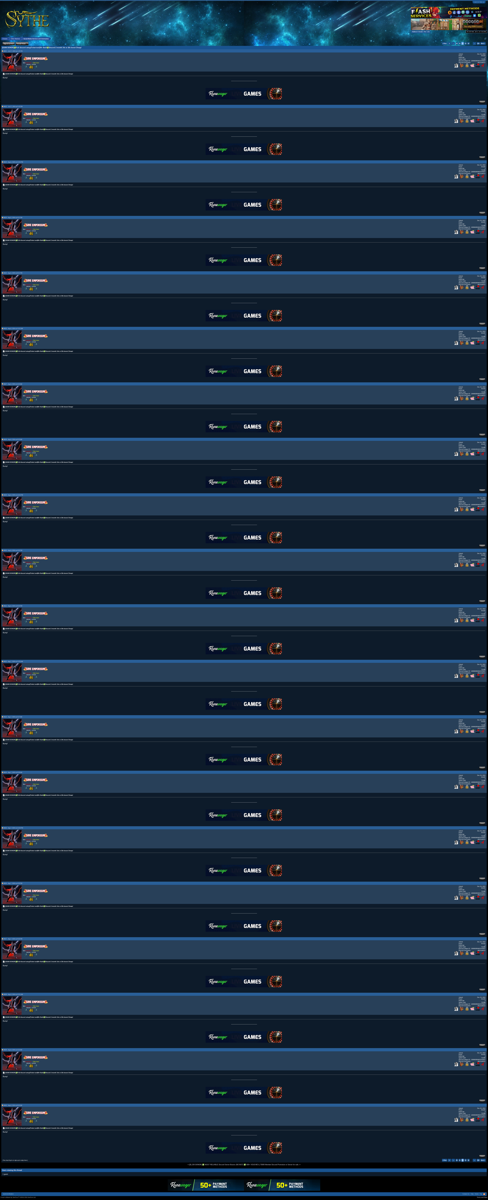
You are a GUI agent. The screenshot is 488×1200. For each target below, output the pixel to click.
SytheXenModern (8, 1194)
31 (459, 43)
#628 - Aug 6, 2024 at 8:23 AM (13, 439)
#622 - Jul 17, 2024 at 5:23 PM (13, 106)
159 (478, 43)
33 (465, 43)
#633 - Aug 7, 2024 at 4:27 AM (13, 717)
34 (468, 43)
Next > (483, 43)
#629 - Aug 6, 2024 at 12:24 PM (13, 495)
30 (457, 43)
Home (476, 1194)
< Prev (445, 43)
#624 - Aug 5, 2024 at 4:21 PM (13, 217)
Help (472, 1194)
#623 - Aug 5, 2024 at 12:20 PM (13, 162)
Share (482, 102)
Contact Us (465, 1194)
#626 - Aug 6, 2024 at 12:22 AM (13, 328)
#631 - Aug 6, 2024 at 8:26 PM (13, 606)
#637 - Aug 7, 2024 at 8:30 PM (13, 939)
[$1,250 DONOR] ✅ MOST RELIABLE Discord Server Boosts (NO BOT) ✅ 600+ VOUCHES (224, 1165)
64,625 (483, 55)
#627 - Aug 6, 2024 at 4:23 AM (13, 384)
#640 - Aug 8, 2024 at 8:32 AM (13, 1105)
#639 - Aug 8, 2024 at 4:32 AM (13, 1050)
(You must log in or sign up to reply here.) (15, 1160)
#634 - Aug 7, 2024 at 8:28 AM (13, 772)
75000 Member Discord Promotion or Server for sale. (279, 1165)
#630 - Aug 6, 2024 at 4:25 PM (13, 550)
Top (481, 1194)
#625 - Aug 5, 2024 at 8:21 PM (13, 273)
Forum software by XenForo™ (18, 1197)
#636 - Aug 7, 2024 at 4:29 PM (13, 883)
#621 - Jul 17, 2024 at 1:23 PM (13, 51)
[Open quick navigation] (485, 39)
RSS (484, 1194)
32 (462, 43)
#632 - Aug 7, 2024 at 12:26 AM (13, 661)
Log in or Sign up (479, 2)
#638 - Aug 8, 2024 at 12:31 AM (13, 994)
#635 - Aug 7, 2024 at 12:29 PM (13, 828)
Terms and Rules (482, 1197)
